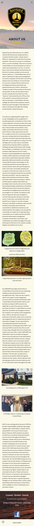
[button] (2, 2)
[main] (17, 39)
